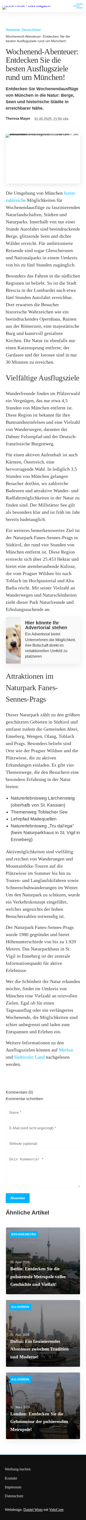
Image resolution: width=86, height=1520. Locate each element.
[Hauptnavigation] (76, 6)
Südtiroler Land (29, 1057)
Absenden (17, 1198)
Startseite (13, 30)
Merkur (66, 1049)
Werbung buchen (18, 1469)
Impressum (13, 1487)
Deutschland (31, 30)
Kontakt (11, 1478)
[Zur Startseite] (26, 6)
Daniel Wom (33, 1510)
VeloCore (56, 1510)
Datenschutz (14, 1496)
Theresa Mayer (18, 118)
